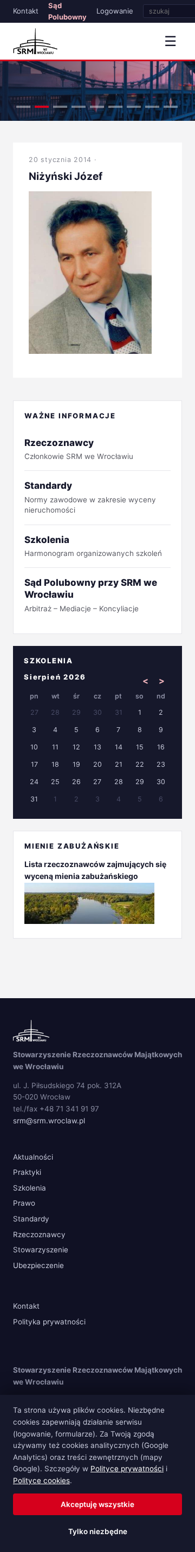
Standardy (31, 1218)
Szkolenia (29, 1188)
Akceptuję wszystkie (97, 1504)
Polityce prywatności (127, 1468)
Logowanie (114, 11)
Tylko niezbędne (97, 1531)
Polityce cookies (41, 1480)
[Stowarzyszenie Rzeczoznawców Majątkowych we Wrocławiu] (35, 41)
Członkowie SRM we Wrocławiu (78, 449)
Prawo (24, 1203)
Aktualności (33, 1157)
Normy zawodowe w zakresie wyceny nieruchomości (90, 497)
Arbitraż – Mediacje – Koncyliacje (90, 594)
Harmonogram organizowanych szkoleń (93, 546)
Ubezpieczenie (38, 1265)
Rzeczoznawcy (39, 1234)
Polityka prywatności (49, 1321)
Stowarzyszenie (40, 1249)
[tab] (23, 107)
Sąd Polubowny (67, 11)
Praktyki (27, 1172)
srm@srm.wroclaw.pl (49, 1120)
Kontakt (25, 11)
